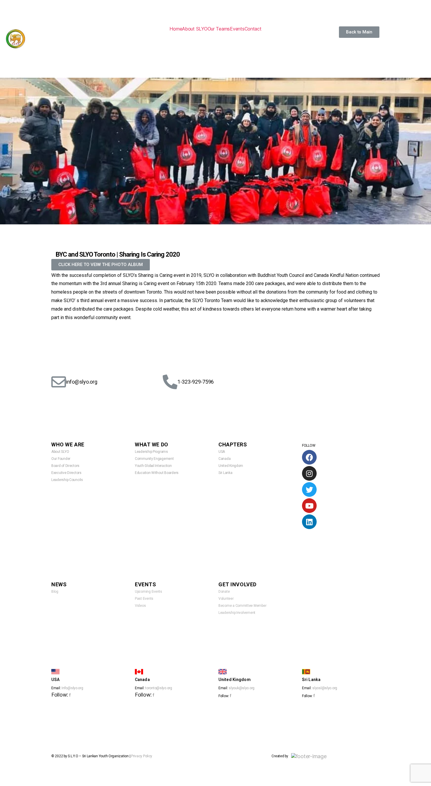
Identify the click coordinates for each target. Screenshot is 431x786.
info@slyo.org (81, 382)
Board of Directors (65, 466)
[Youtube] (309, 505)
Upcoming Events (148, 592)
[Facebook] (309, 457)
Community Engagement (154, 459)
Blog (54, 592)
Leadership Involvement (236, 613)
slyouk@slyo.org (241, 688)
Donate (224, 592)
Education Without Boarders (157, 473)
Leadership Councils (67, 480)
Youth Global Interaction (153, 466)
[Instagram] (309, 473)
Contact (253, 28)
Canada (224, 459)
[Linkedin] (309, 521)
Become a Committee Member (242, 606)
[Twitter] (309, 489)
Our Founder (60, 459)
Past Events (144, 599)
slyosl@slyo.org (324, 688)
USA (221, 452)
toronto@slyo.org (158, 688)
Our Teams (219, 28)
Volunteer (226, 599)
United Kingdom (230, 466)
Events (237, 28)
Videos (140, 606)
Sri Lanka (225, 473)
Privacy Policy (141, 756)
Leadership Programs (151, 452)
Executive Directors (66, 473)
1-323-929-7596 (195, 382)
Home (175, 28)
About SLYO (194, 28)
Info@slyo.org (72, 688)
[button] (359, 32)
